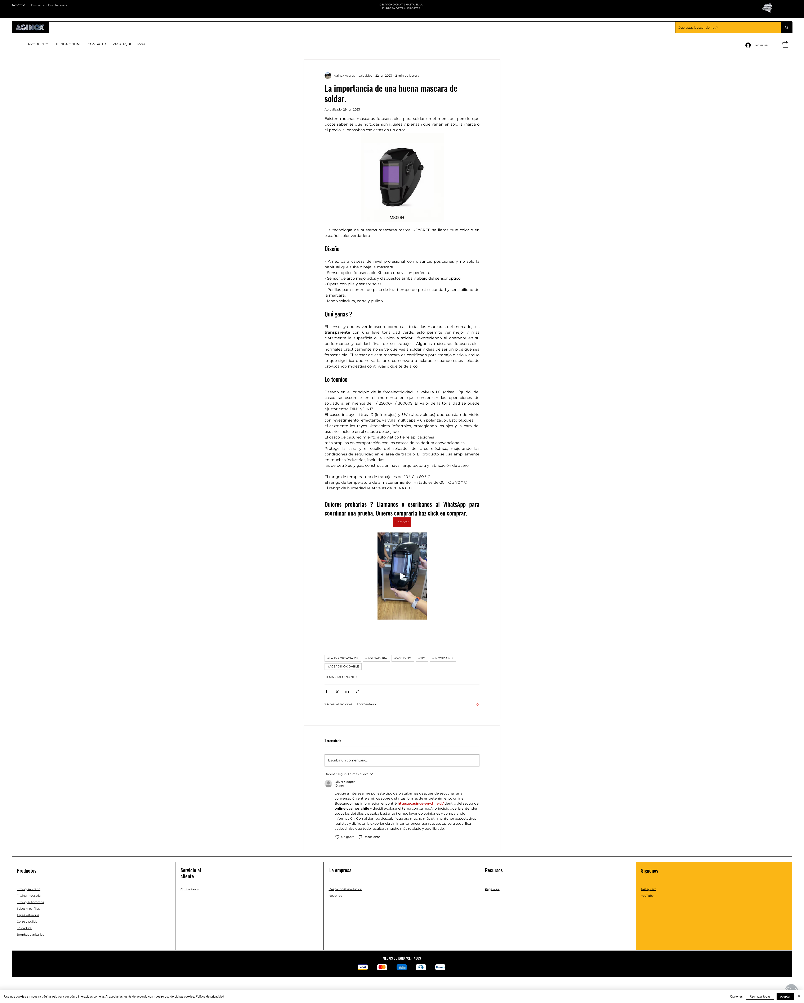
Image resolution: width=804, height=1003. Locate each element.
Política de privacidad (210, 996)
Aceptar (785, 996)
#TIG (421, 658)
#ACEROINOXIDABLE (343, 666)
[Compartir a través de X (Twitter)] (337, 691)
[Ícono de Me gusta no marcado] (337, 837)
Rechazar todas (760, 996)
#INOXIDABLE (442, 658)
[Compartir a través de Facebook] (327, 691)
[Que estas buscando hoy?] (786, 27)
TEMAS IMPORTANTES (341, 677)
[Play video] (402, 576)
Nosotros (18, 5)
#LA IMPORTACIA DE (342, 658)
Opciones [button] (736, 996)
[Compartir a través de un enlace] (357, 691)
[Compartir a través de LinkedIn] (347, 691)
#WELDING (402, 658)
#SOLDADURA (376, 658)
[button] (785, 44)
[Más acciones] (476, 75)
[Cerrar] (798, 996)
